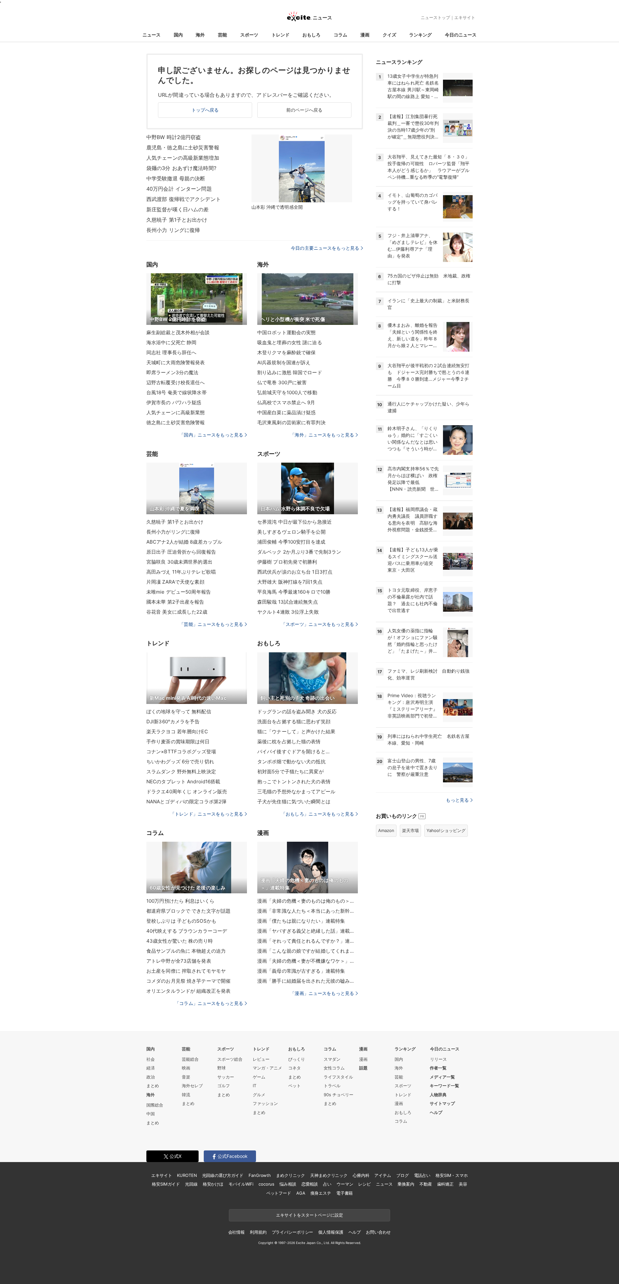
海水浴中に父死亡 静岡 (171, 342)
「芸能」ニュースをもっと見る (211, 624)
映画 (186, 1067)
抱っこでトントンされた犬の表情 (293, 781)
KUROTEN (187, 1175)
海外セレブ (192, 1085)
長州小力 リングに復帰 (173, 230)
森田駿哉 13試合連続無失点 (287, 602)
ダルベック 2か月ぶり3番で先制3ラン (299, 552)
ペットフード (278, 1193)
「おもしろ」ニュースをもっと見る (317, 814)
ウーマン (345, 1184)
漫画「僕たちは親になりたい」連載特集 (301, 921)
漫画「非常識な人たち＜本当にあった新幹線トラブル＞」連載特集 (307, 911)
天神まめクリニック (329, 1175)
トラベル (332, 1085)
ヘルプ (436, 1112)
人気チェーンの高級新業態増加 (182, 158)
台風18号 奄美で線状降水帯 (176, 392)
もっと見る (457, 800)
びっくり (296, 1059)
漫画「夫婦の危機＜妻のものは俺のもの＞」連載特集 (307, 901)
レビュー (261, 1059)
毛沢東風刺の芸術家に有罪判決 (291, 422)
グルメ (259, 1094)
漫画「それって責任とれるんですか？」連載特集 (307, 941)
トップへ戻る (205, 110)
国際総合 (154, 1105)
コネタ (294, 1067)
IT (254, 1085)
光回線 (191, 1184)
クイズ (389, 34)
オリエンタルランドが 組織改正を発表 (188, 991)
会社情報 (236, 1232)
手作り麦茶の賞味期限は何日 (178, 741)
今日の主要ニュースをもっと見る (325, 248)
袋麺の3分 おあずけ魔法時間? (181, 168)
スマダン (332, 1059)
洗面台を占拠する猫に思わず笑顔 (293, 721)
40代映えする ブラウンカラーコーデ (186, 931)
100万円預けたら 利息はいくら (180, 901)
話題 (363, 1067)
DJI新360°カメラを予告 (173, 721)
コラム (340, 34)
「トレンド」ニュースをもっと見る (206, 814)
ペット (294, 1085)
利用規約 (258, 1232)
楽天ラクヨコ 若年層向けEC (177, 731)
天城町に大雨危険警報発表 (175, 362)
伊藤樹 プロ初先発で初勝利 (287, 562)
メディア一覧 (442, 1076)
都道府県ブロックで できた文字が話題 (188, 911)
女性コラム (334, 1067)
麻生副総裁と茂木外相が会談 (178, 332)
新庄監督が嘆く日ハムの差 (177, 209)
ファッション (265, 1103)
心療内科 (361, 1175)
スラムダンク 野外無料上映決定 (181, 771)
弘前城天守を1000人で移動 (287, 392)
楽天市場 (410, 830)
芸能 (222, 34)
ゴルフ (223, 1085)
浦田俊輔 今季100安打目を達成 (291, 542)
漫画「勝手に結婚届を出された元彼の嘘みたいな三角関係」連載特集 (307, 981)
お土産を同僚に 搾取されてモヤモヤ (186, 971)
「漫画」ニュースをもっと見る (322, 993)
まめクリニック (290, 1175)
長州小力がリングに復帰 (173, 532)
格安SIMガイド (166, 1184)
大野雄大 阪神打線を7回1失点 (289, 582)
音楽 (186, 1076)
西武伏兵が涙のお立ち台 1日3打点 (294, 572)
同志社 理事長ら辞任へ (171, 352)
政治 (150, 1076)
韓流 (186, 1094)
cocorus (266, 1184)
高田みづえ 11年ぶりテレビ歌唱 (181, 572)
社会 (150, 1059)
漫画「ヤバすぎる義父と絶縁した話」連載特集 (307, 931)
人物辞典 (438, 1094)
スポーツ (249, 34)
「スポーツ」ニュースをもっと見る (317, 624)
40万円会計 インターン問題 (179, 189)
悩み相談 (288, 1184)
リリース (438, 1059)
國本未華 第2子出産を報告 (175, 602)
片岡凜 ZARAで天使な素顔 (175, 582)
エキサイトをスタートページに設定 (309, 1215)
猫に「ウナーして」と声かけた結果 (296, 731)
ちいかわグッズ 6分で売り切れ (180, 761)
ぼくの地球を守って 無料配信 (178, 711)
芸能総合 (190, 1059)
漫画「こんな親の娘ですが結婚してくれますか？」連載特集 (307, 951)
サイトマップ (442, 1103)
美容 (463, 1184)
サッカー (225, 1076)
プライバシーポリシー (292, 1232)
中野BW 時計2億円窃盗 (173, 137)
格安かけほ (213, 1184)
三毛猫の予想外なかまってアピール (296, 791)
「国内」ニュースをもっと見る (211, 434)
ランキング (420, 34)
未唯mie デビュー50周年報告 (178, 592)
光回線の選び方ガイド (223, 1175)
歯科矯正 (445, 1184)
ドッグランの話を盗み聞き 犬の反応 (297, 711)
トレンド (280, 34)
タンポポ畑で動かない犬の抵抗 (291, 761)
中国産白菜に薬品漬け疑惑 (286, 412)
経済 (150, 1067)
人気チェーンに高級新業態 (175, 412)
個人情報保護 (330, 1232)
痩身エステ (320, 1193)
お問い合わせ (378, 1232)
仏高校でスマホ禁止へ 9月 (286, 402)
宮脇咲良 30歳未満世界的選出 (179, 562)
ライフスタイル (338, 1076)
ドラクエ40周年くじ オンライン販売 (186, 791)
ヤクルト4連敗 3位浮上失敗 (288, 612)
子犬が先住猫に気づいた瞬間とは (293, 801)
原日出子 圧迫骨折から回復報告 (181, 552)
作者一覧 (438, 1067)
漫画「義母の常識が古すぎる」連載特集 (301, 971)
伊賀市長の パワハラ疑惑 (173, 402)
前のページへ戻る (304, 110)
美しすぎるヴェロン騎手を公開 (291, 532)
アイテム (382, 1175)
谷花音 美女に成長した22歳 (176, 612)
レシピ (364, 1184)
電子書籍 (344, 1193)
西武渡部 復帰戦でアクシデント (183, 199)
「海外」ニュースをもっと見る (322, 434)
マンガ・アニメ (267, 1067)
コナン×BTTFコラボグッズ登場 (181, 751)
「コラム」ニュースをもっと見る (209, 1003)
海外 (200, 34)
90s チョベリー (338, 1094)
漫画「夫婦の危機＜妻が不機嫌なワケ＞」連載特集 (307, 961)
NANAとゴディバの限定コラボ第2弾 (186, 801)
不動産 (425, 1184)
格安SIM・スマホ (452, 1175)
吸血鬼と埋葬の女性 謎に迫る (289, 342)
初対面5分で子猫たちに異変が (290, 771)
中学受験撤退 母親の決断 (175, 178)
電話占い (422, 1175)
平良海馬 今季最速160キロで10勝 (293, 592)
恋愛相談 (309, 1184)
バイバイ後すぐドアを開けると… (293, 751)
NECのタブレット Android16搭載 (183, 781)
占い (327, 1184)
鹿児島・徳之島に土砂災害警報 (182, 147)
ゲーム (259, 1076)
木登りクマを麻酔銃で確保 (286, 352)
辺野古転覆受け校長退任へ (175, 382)
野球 (221, 1067)
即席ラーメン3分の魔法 (172, 372)
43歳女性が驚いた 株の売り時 (179, 941)
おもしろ (311, 34)
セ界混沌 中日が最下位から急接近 (294, 522)
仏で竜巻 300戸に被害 (282, 382)
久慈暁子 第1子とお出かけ (177, 219)
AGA (300, 1193)
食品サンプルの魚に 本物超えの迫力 (186, 951)
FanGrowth (260, 1175)
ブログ (402, 1175)
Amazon (386, 830)
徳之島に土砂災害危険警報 (175, 422)
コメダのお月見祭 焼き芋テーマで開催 (188, 981)
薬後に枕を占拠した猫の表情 (289, 741)
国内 (178, 34)
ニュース (151, 34)
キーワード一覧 (444, 1085)
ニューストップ (435, 17)
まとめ (152, 1085)
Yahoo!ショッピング (446, 830)
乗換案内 (406, 1184)
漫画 (364, 34)
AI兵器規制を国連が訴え (283, 362)
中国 (150, 1113)
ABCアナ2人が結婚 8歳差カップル (184, 542)
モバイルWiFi (241, 1184)
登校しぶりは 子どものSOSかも (181, 921)
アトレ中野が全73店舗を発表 (178, 961)
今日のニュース (461, 34)
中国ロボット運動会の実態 (286, 332)
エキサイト (464, 17)
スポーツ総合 (229, 1059)
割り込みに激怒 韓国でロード (289, 372)
